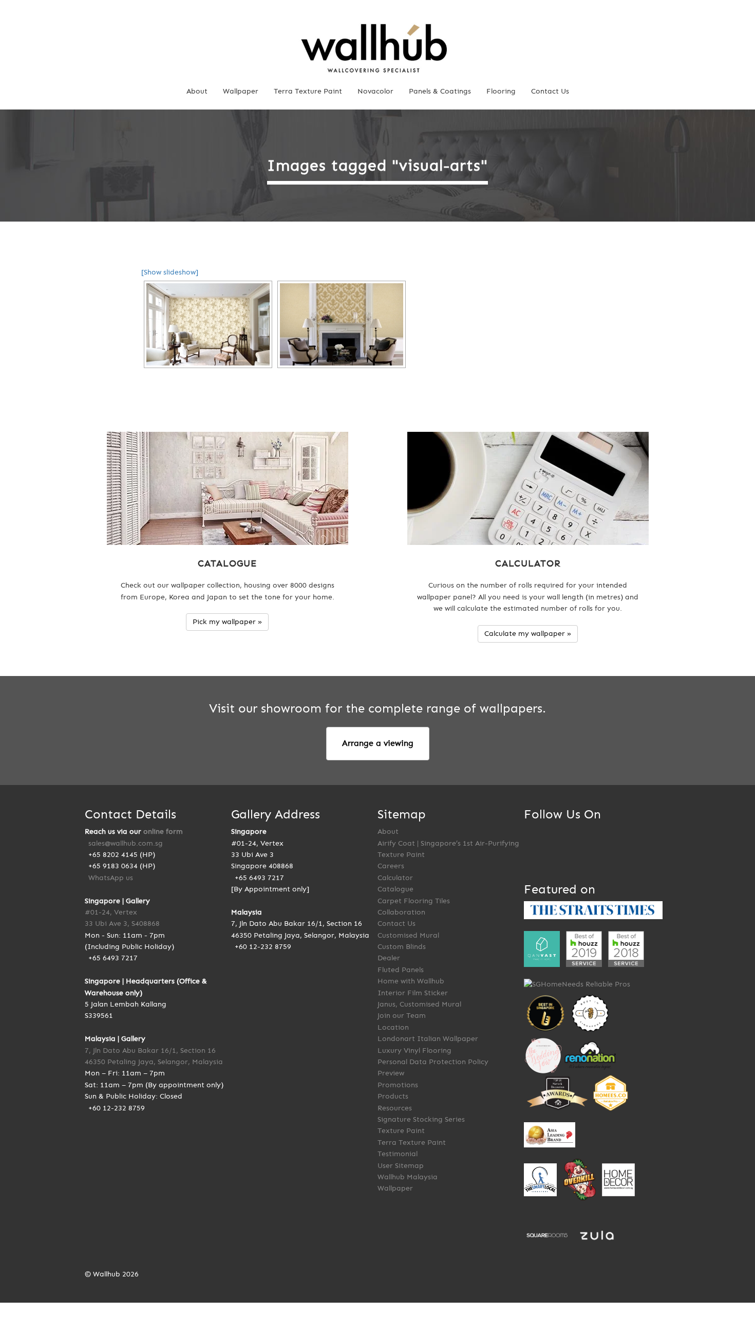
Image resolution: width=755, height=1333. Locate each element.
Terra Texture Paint (308, 91)
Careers (391, 866)
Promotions (398, 1085)
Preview (391, 1073)
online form (163, 831)
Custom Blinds (402, 946)
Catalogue (395, 889)
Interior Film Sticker (413, 993)
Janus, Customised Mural (419, 1004)
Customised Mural (408, 935)
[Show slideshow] (169, 272)
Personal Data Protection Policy (433, 1061)
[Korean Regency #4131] (208, 324)
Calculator (395, 877)
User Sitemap (401, 1165)
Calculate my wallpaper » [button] (527, 633)
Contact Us (550, 91)
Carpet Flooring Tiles (414, 901)
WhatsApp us (110, 877)
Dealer (389, 958)
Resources (395, 1108)
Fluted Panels (401, 969)
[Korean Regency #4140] (341, 324)
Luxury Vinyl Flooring (414, 1050)
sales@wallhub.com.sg (125, 843)
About (196, 91)
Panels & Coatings (440, 91)
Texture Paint (401, 1130)
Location (393, 1027)
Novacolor (375, 91)
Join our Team (402, 1015)
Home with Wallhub (411, 981)
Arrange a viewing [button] (377, 743)
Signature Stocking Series (421, 1119)
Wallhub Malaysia (408, 1177)
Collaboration (401, 912)
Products (393, 1096)
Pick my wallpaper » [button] (227, 621)
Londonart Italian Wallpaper (428, 1038)
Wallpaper (240, 91)
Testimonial (398, 1153)
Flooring (501, 91)
